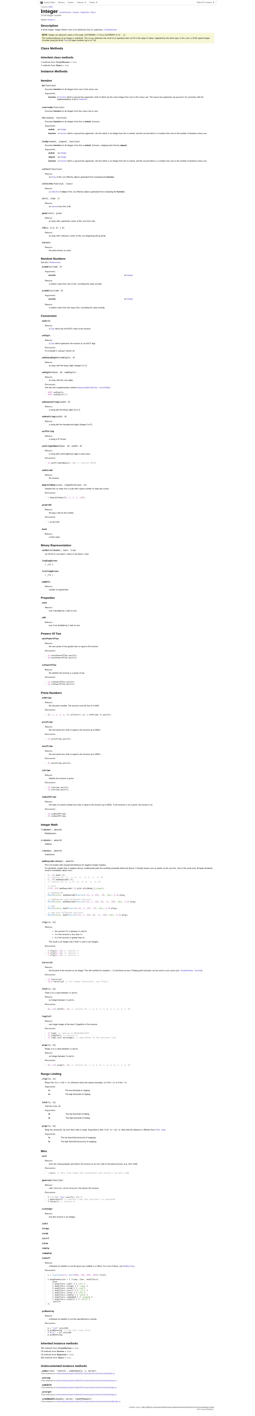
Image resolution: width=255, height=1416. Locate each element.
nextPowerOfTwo (50, 638)
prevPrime (47, 722)
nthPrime (47, 698)
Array (53, 177)
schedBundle (48, 1399)
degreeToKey (48, 485)
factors (46, 242)
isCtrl (45, 1238)
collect (46, 169)
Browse (61, 2)
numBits (46, 582)
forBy (45, 141)
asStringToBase (50, 446)
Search (71, 2)
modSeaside (48, 861)
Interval (55, 206)
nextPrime (47, 746)
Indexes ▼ (81, 2)
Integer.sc (51, 20)
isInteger (47, 1209)
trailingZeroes (50, 571)
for (44, 118)
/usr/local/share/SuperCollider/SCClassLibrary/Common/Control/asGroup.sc (86, 1381)
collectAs (47, 184)
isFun (45, 1243)
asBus (45, 1371)
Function (62, 97)
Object (93, 12)
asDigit (46, 335)
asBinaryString (50, 402)
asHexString (48, 416)
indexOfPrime (49, 797)
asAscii (46, 321)
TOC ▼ (206, 2)
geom (44, 213)
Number (76, 12)
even (44, 603)
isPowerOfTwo (49, 665)
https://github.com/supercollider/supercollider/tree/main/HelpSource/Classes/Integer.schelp (178, 1407)
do (43, 85)
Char (52, 329)
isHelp (45, 1248)
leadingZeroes (49, 561)
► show (73, 62)
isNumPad (47, 1253)
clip (44, 922)
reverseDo (47, 107)
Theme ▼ (93, 2)
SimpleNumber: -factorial (191, 970)
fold (44, 989)
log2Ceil (47, 1016)
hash (44, 529)
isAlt (45, 1223)
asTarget (47, 1392)
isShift (46, 1258)
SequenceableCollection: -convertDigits (93, 387)
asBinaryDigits (50, 357)
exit (44, 1156)
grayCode (47, 505)
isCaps (45, 1228)
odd (44, 617)
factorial (47, 962)
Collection (83, 99)
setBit (45, 550)
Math (51, 7)
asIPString (48, 431)
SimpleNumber (65, 12)
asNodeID (47, 1385)
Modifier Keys (129, 1266)
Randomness (55, 262)
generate (47, 1180)
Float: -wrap (160, 1130)
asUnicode (47, 470)
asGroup (46, 1378)
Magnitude (85, 12)
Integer (63, 129)
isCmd (45, 1233)
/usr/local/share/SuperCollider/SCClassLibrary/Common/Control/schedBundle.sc (88, 1402)
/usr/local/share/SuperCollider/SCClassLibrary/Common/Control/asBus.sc (85, 1374)
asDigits (47, 372)
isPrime (46, 770)
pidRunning (48, 1311)
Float (66, 40)
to (43, 198)
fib (44, 228)
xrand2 (45, 290)
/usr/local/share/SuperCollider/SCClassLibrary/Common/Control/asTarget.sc (86, 1388)
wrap (44, 1045)
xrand (45, 267)
